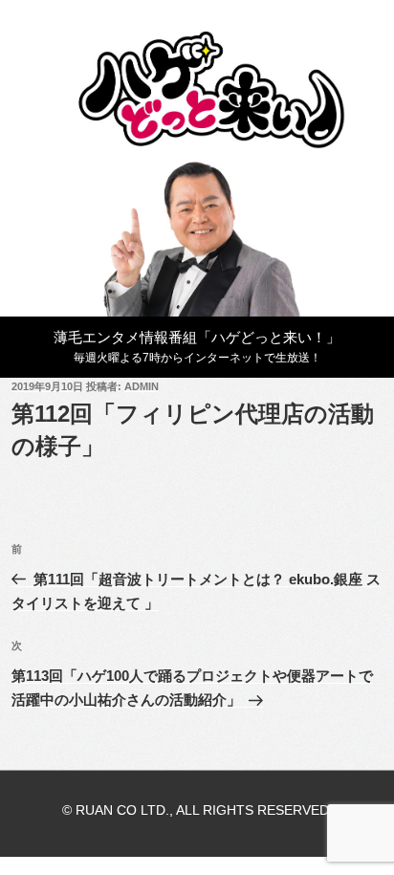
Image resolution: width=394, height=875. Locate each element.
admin (141, 386)
